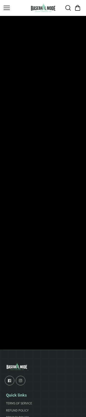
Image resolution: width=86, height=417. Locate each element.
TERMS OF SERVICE (19, 403)
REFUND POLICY (17, 410)
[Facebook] (9, 380)
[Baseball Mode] (43, 7)
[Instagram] (20, 380)
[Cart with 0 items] (77, 8)
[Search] (68, 8)
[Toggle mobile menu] (15, 7)
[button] (77, 8)
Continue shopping (43, 206)
